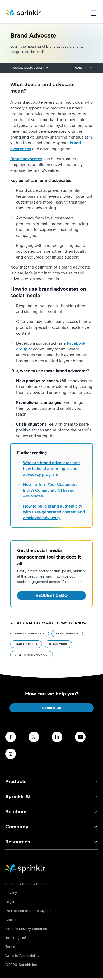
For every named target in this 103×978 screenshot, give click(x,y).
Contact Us (51, 707)
